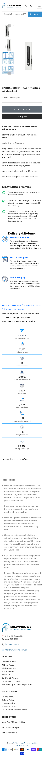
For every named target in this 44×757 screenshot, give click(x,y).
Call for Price (24, 109)
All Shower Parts (9, 668)
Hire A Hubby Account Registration (17, 684)
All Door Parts (8, 665)
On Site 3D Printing (10, 678)
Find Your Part (8, 671)
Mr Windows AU (19, 743)
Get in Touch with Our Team (14, 709)
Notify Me (22, 116)
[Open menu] (39, 5)
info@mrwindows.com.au (16, 650)
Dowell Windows (9, 661)
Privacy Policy (8, 696)
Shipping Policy (8, 703)
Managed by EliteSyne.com (26, 744)
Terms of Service (9, 706)
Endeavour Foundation (12, 681)
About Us (6, 674)
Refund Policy (8, 700)
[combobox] (22, 14)
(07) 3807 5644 (12, 644)
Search (37, 14)
